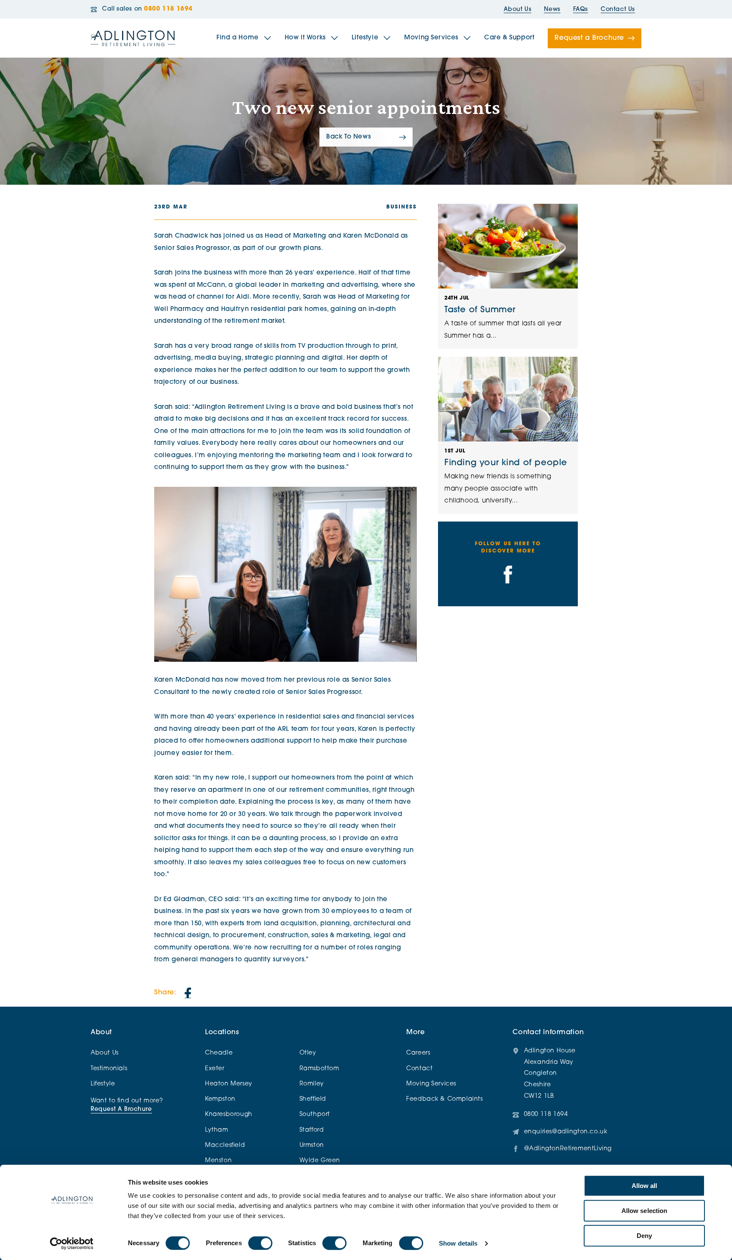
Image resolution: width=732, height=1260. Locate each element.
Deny (644, 1235)
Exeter (215, 1069)
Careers (418, 1053)
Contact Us (618, 9)
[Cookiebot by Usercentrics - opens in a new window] (72, 1243)
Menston (218, 1160)
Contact (419, 1069)
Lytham (216, 1130)
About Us (518, 9)
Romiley (311, 1084)
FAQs (580, 9)
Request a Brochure (589, 38)
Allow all (644, 1185)
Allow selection (644, 1210)
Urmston (311, 1145)
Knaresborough (228, 1114)
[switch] (260, 1243)
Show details (458, 1243)
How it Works (305, 38)
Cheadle (219, 1053)
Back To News (348, 137)
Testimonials (109, 1069)
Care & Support (509, 38)
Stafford (311, 1130)
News (552, 9)
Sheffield (312, 1099)
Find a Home (237, 38)
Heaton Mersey (228, 1084)
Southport (314, 1114)
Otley (307, 1053)
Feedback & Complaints (444, 1099)
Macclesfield (225, 1145)
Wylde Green (320, 1160)
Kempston (220, 1099)
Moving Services (431, 38)
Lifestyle (365, 38)
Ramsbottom (319, 1069)
